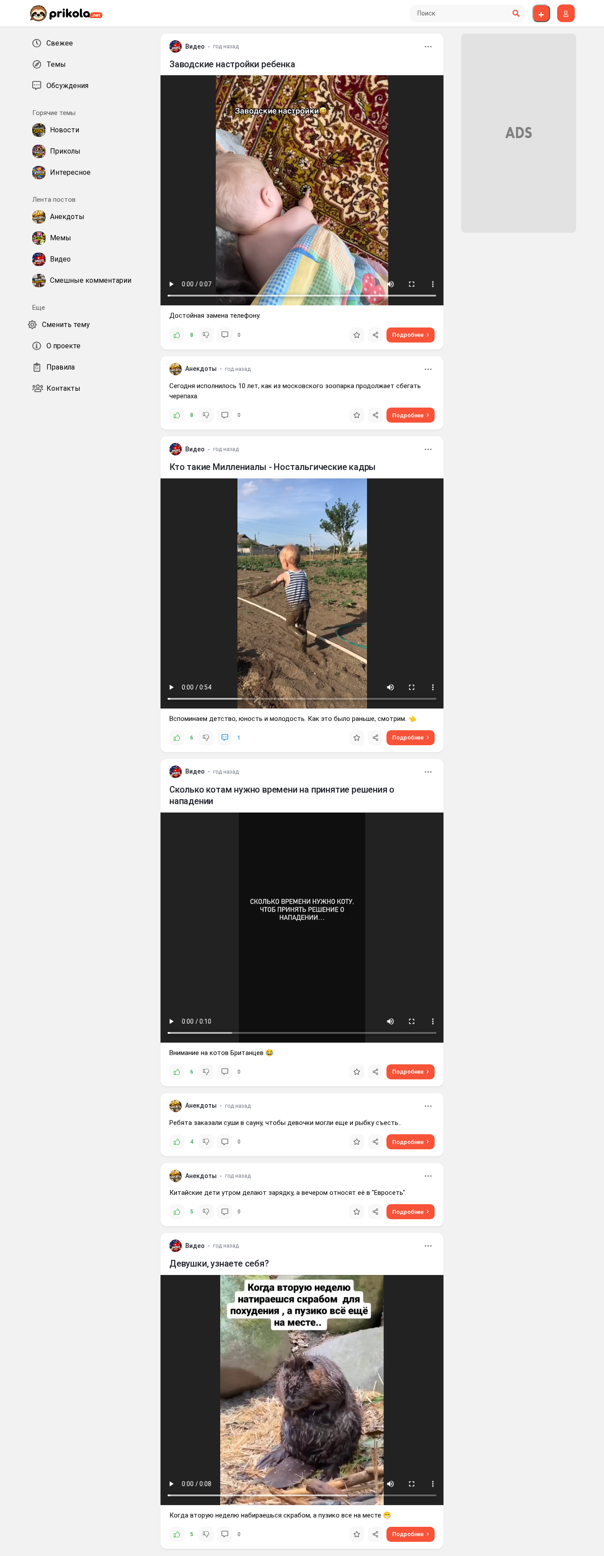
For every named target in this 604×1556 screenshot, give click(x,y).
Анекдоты (201, 368)
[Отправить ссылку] (375, 335)
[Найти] (516, 13)
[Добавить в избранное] (356, 335)
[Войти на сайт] (566, 13)
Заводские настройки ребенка (232, 64)
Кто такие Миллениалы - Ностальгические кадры (272, 467)
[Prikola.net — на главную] (66, 13)
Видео (195, 46)
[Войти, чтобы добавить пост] (541, 13)
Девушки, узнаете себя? (219, 1263)
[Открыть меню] (428, 46)
